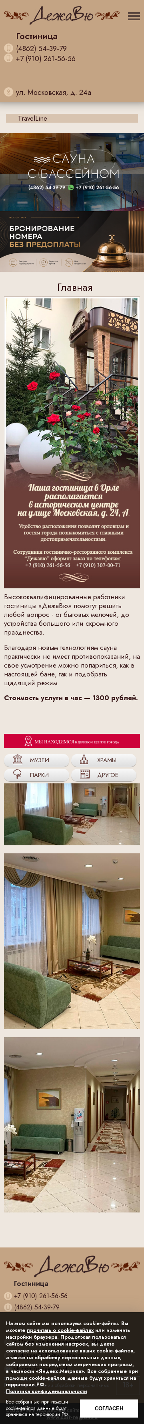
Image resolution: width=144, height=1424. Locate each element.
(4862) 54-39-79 (41, 48)
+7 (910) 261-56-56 (46, 59)
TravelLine (32, 118)
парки (39, 775)
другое (107, 775)
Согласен (109, 1409)
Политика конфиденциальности (46, 1391)
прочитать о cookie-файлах (60, 1330)
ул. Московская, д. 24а (53, 92)
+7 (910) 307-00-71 (46, 83)
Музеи (39, 760)
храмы (106, 760)
